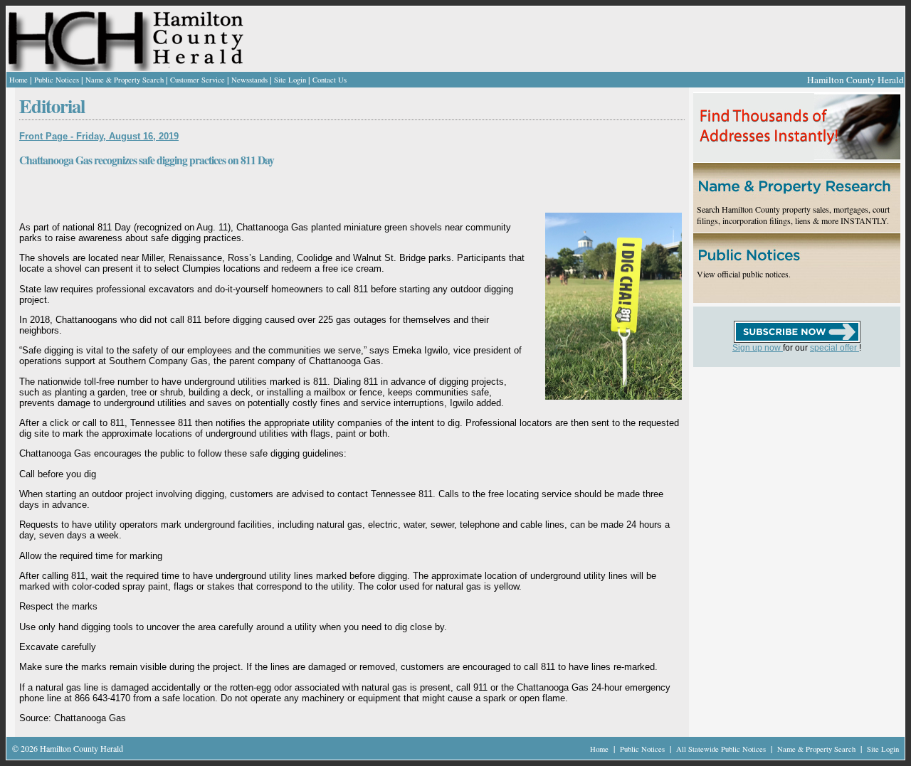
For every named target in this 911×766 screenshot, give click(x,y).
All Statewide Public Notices (722, 749)
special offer (834, 348)
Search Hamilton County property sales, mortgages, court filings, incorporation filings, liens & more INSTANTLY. (793, 214)
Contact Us (329, 80)
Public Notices (56, 80)
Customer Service (197, 80)
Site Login (290, 80)
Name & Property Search (124, 80)
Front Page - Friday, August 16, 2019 (99, 136)
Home (18, 80)
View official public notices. (744, 274)
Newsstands (249, 80)
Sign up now (757, 348)
